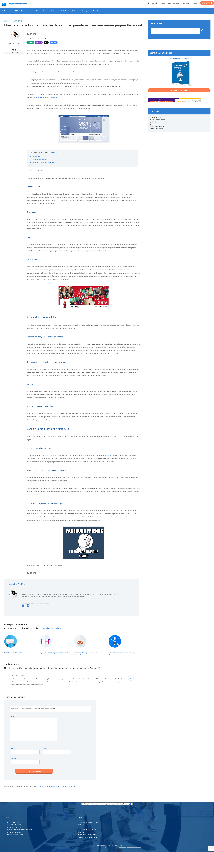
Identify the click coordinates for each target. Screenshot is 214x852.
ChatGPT (30, 42)
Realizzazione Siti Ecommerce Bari (19, 829)
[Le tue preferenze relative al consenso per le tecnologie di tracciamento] (211, 849)
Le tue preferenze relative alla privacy (114, 804)
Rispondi (12, 688)
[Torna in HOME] (14, 7)
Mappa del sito (122, 847)
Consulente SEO (155, 117)
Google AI (53, 42)
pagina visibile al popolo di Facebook (47, 97)
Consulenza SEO (13, 822)
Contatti (206, 3)
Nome (13, 748)
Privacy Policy (130, 847)
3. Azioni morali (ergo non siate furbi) (42, 162)
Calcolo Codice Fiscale (157, 120)
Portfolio (195, 3)
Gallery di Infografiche (157, 126)
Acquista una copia (179, 90)
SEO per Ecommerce (22, 11)
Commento (14, 716)
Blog (163, 3)
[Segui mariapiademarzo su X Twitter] (22, 606)
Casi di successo (173, 3)
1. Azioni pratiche (35, 157)
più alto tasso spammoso (102, 455)
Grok (46, 42)
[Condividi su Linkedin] (34, 35)
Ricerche (96, 11)
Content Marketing (49, 11)
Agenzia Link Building (14, 824)
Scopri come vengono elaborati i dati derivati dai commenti (55, 786)
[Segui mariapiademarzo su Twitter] (13, 50)
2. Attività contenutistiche (38, 159)
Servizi (154, 3)
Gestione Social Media (15, 835)
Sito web (14, 758)
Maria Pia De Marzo (15, 43)
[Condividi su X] (31, 35)
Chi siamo (186, 3)
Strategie (85, 11)
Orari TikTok (154, 124)
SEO (36, 11)
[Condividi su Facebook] (27, 35)
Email (45, 748)
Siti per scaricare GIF (157, 129)
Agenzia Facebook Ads (15, 827)
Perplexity (39, 42)
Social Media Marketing (68, 11)
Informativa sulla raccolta (91, 804)
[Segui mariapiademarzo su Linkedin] (16, 50)
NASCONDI (53, 152)
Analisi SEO (154, 122)
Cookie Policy (138, 847)
